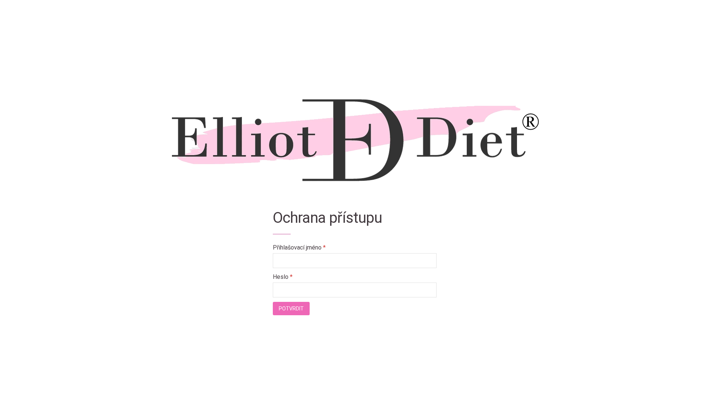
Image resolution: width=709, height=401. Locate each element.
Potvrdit (291, 309)
